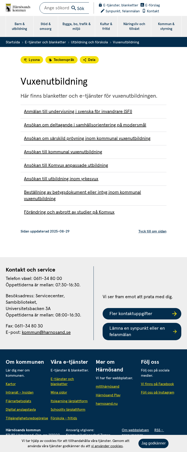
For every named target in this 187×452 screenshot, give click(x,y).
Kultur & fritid (106, 26)
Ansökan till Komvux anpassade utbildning (66, 165)
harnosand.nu (116, 403)
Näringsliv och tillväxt (134, 26)
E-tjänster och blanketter (45, 42)
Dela (91, 60)
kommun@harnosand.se (46, 332)
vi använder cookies (107, 446)
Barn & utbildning (19, 26)
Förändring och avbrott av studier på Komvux (69, 212)
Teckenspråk (64, 60)
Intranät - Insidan (20, 392)
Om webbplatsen (135, 430)
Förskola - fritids (64, 418)
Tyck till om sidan (152, 231)
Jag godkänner (153, 443)
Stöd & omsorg (46, 26)
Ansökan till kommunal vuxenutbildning (63, 152)
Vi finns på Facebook (157, 384)
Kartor (11, 384)
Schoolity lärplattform (68, 409)
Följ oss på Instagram (157, 392)
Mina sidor (59, 392)
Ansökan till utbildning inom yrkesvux (61, 179)
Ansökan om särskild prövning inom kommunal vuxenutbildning (87, 138)
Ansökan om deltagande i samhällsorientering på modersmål (85, 125)
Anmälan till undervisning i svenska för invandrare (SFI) (78, 111)
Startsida (13, 42)
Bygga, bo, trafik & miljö (76, 26)
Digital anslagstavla (21, 409)
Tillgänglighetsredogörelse (26, 418)
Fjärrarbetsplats (18, 401)
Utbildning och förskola (89, 42)
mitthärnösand (116, 386)
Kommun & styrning (166, 26)
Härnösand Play (108, 395)
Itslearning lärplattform (69, 401)
